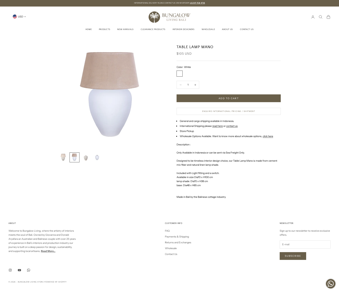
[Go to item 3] (86, 157)
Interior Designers (184, 29)
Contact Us (247, 29)
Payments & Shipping (177, 236)
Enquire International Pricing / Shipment (228, 111)
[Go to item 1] (63, 157)
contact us (232, 126)
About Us (227, 29)
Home (88, 29)
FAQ (167, 230)
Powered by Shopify (55, 282)
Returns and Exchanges (178, 242)
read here (217, 126)
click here (268, 136)
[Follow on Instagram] (10, 270)
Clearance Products (153, 29)
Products (104, 29)
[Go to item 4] (97, 157)
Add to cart (229, 98)
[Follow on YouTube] (19, 270)
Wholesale (208, 29)
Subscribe (293, 255)
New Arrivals (125, 29)
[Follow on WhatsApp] (28, 270)
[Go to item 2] (74, 157)
